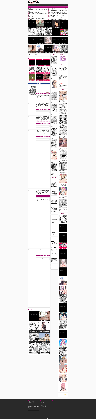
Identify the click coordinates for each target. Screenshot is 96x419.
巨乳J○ (54, 259)
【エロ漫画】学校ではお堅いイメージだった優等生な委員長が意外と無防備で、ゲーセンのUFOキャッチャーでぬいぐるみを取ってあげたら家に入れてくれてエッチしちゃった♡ (54, 196)
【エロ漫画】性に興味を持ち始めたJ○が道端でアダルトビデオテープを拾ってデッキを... (54, 137)
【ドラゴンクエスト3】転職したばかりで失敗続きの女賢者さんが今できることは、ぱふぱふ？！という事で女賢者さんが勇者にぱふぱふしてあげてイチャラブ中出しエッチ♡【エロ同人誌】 (42, 118)
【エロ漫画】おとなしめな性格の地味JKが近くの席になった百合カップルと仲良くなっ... (54, 113)
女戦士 (41, 199)
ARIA (52, 223)
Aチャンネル (53, 224)
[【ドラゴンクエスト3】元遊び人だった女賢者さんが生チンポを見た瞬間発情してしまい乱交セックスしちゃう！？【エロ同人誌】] (28, 103)
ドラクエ (44, 258)
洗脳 (45, 199)
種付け (47, 199)
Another (53, 222)
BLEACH (53, 234)
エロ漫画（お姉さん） (47, 95)
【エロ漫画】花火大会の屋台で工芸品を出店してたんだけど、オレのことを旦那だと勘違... (54, 77)
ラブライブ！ (55, 253)
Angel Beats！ (53, 221)
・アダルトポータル (43, 405)
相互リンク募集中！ (31, 401)
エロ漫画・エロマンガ (43, 95)
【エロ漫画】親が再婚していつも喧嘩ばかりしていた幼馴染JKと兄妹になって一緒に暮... (54, 89)
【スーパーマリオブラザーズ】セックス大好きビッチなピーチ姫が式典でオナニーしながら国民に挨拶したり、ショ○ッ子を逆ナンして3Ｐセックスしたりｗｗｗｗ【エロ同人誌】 (54, 189)
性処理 (53, 260)
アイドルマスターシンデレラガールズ (54, 242)
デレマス (55, 251)
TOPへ (94, 417)
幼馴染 (55, 259)
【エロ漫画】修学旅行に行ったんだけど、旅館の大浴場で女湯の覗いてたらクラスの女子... (54, 65)
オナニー (52, 250)
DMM (37, 96)
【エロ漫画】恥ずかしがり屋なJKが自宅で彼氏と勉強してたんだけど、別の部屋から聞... (54, 101)
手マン (54, 260)
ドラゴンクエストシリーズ (45, 197)
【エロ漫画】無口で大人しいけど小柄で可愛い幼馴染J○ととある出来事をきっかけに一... (54, 173)
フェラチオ (55, 252)
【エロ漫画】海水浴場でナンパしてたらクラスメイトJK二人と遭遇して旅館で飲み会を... (54, 149)
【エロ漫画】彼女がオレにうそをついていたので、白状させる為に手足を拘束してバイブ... (54, 125)
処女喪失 (53, 258)
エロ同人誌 (42, 197)
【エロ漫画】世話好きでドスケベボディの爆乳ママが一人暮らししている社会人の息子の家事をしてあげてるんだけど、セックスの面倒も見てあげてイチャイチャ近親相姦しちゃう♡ (54, 182)
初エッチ (55, 258)
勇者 (46, 258)
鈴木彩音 (52, 185)
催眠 (37, 97)
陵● (37, 200)
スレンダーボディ (46, 96)
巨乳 (52, 259)
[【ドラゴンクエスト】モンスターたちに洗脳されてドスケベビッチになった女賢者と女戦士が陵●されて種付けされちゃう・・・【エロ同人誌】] (32, 190)
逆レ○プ (56, 261)
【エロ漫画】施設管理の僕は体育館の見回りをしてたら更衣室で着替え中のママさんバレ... (54, 161)
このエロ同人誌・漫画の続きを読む (43, 93)
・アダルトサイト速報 (43, 406)
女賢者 (43, 199)
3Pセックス (38, 258)
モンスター (38, 199)
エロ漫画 (42, 96)
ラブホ (53, 253)
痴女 (52, 261)
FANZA (40, 96)
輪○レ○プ (54, 261)
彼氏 (51, 260)
